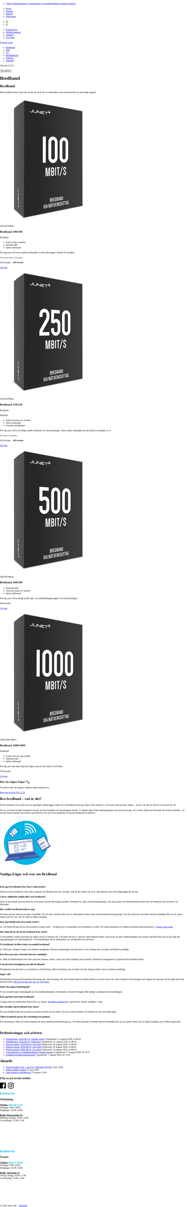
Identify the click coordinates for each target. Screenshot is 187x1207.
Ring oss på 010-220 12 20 (12, 792)
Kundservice (12, 29)
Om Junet (10, 37)
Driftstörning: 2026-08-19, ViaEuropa (23, 1041)
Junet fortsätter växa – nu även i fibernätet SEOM (28, 1067)
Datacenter (11, 16)
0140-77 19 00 (15, 1162)
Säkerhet (10, 60)
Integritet (23, 1205)
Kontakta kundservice (58, 1002)
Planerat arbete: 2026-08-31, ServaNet (23, 1047)
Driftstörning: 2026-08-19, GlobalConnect (25, 1039)
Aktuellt (9, 35)
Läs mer (3, 267)
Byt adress (5, 71)
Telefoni (9, 58)
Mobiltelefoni (12, 55)
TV (7, 53)
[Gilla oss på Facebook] (3, 1087)
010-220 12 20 (15, 1105)
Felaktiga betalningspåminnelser (20, 1055)
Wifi (8, 50)
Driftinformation (13, 32)
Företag (9, 11)
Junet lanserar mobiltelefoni (18, 1072)
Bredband (10, 47)
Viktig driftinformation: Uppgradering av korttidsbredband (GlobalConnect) (41, 3)
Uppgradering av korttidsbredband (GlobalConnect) (30, 1052)
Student (9, 14)
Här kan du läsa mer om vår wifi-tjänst (31, 982)
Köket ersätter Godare (16, 1070)
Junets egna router (164, 927)
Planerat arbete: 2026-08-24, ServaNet (23, 1044)
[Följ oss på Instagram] (11, 1087)
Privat (8, 8)
